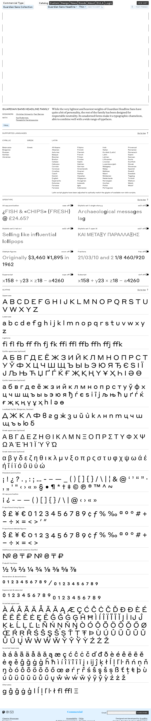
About (91, 2)
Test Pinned (142, 7)
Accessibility (71, 718)
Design (65, 2)
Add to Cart (94, 7)
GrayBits (143, 718)
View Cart (143, 3)
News (74, 2)
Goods (82, 2)
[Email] (11, 712)
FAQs (81, 718)
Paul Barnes (39, 114)
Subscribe (142, 713)
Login (108, 2)
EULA (100, 2)
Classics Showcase (10, 718)
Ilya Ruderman (22, 118)
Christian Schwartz (24, 114)
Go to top (141, 133)
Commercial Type (13, 2)
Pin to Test (132, 7)
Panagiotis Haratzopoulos (27, 120)
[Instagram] (7, 712)
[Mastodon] (3, 712)
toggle (77, 7)
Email (104, 713)
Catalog (43, 2)
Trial (6, 125)
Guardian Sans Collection (18, 6)
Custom (54, 2)
